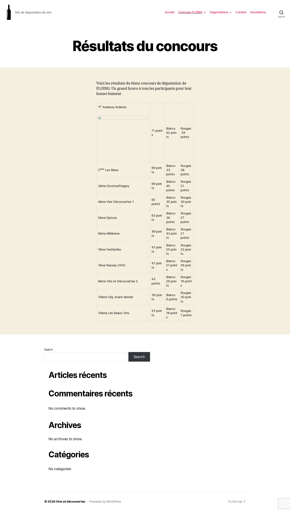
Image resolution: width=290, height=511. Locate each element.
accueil (169, 12)
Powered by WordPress (105, 501)
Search (48, 349)
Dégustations (219, 12)
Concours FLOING (190, 12)
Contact (240, 12)
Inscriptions (258, 12)
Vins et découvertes (70, 501)
